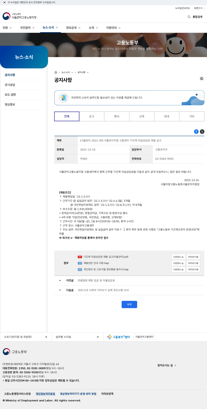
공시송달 (10, 85)
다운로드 (177, 257)
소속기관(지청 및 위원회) (18, 337)
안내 (166, 116)
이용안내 (111, 29)
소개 (91, 29)
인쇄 (201, 78)
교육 (141, 116)
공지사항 (10, 75)
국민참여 (25, 29)
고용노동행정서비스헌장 (17, 393)
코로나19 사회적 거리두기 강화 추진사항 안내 (103, 290)
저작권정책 (107, 393)
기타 (191, 116)
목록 (129, 304)
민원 (5, 29)
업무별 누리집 (63, 337)
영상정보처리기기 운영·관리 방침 (78, 393)
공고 (91, 116)
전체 (66, 116)
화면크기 (198, 8)
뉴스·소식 (48, 29)
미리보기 (192, 257)
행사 (116, 116)
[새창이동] (118, 336)
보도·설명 (10, 95)
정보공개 (71, 29)
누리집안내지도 (182, 8)
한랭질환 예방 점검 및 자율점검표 (96, 280)
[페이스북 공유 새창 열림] (196, 131)
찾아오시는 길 (165, 365)
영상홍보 (10, 104)
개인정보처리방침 (45, 393)
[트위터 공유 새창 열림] (202, 131)
